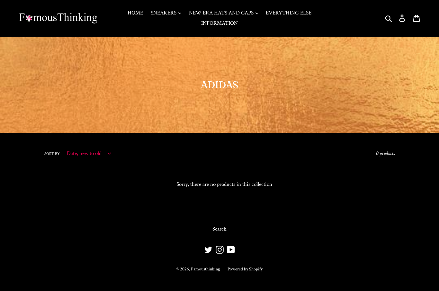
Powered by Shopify (245, 269)
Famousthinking (205, 269)
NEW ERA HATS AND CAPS (222, 12)
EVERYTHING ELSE (288, 12)
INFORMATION (219, 23)
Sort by (52, 153)
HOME (135, 12)
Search (219, 228)
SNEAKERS (164, 12)
